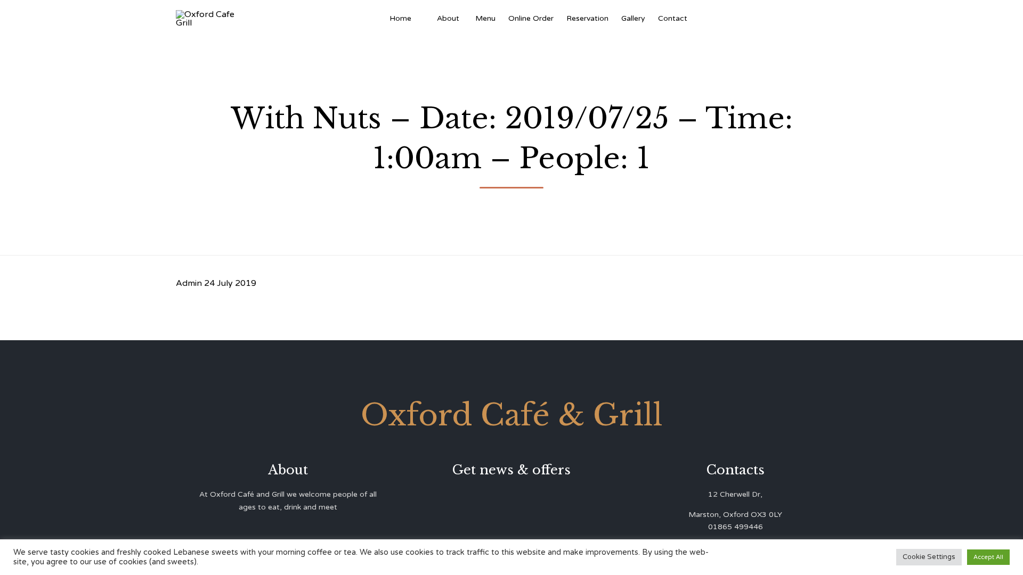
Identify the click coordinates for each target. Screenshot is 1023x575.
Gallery (633, 18)
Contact (672, 18)
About (448, 18)
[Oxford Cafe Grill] (209, 18)
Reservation (587, 18)
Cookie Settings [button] (929, 557)
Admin (189, 283)
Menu (485, 18)
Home (400, 18)
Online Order (531, 18)
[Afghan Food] (424, 19)
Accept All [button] (988, 557)
